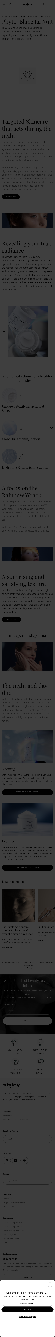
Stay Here (27, 1309)
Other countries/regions (27, 1317)
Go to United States (27, 1303)
